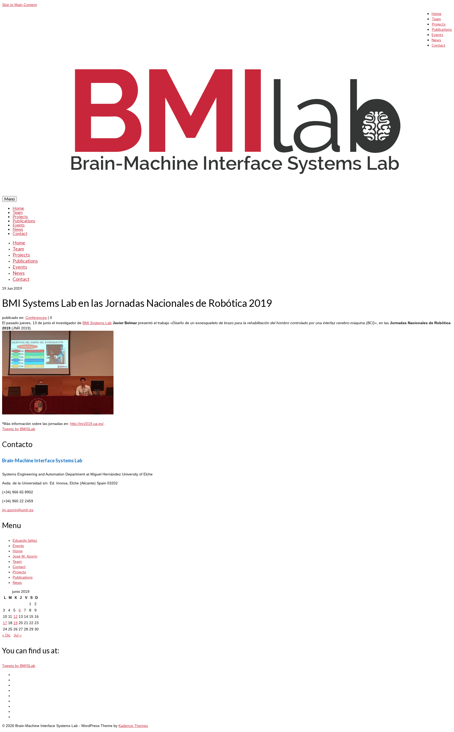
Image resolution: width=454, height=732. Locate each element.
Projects (439, 24)
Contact (438, 45)
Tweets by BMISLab (18, 429)
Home (436, 13)
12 (15, 616)
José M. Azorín (25, 556)
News (436, 40)
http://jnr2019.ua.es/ (87, 424)
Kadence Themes (133, 726)
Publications (442, 29)
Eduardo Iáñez (25, 540)
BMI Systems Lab (97, 323)
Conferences (36, 317)
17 (5, 623)
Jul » (18, 635)
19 (15, 623)
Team (436, 19)
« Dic (6, 635)
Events (437, 34)
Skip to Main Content (19, 5)
